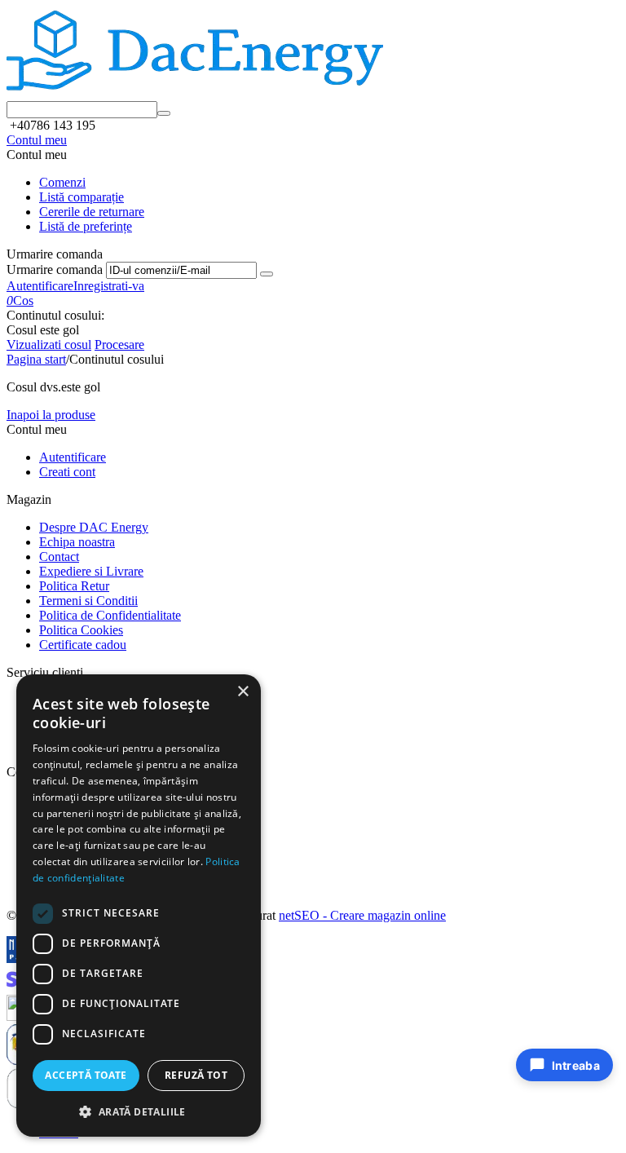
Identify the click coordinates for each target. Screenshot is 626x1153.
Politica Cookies (81, 630)
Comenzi (62, 182)
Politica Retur (74, 586)
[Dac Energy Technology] (195, 93)
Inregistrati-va (108, 286)
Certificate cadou (82, 645)
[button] (139, 1111)
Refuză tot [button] (196, 1075)
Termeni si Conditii (88, 600)
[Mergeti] (266, 274)
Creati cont (67, 472)
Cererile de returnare (91, 212)
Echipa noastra (77, 542)
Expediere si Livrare (91, 571)
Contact (59, 556)
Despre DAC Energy (93, 527)
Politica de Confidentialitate (110, 615)
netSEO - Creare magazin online (362, 915)
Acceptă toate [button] (85, 1075)
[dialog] (138, 905)
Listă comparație (81, 197)
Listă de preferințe (85, 226)
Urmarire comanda (55, 269)
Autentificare (40, 286)
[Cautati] (163, 113)
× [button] (242, 692)
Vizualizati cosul (49, 344)
